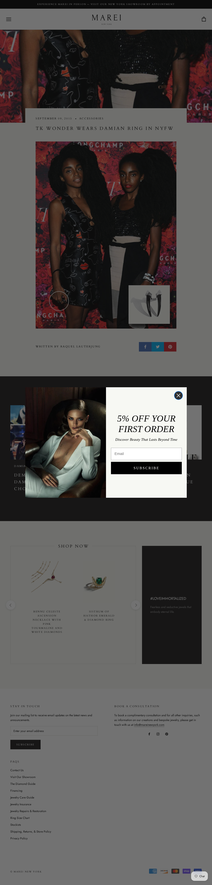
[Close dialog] (178, 395)
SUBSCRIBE (146, 468)
